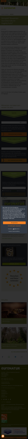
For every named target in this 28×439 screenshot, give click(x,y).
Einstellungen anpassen (14, 226)
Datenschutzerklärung (16, 231)
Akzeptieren (14, 222)
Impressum (10, 231)
